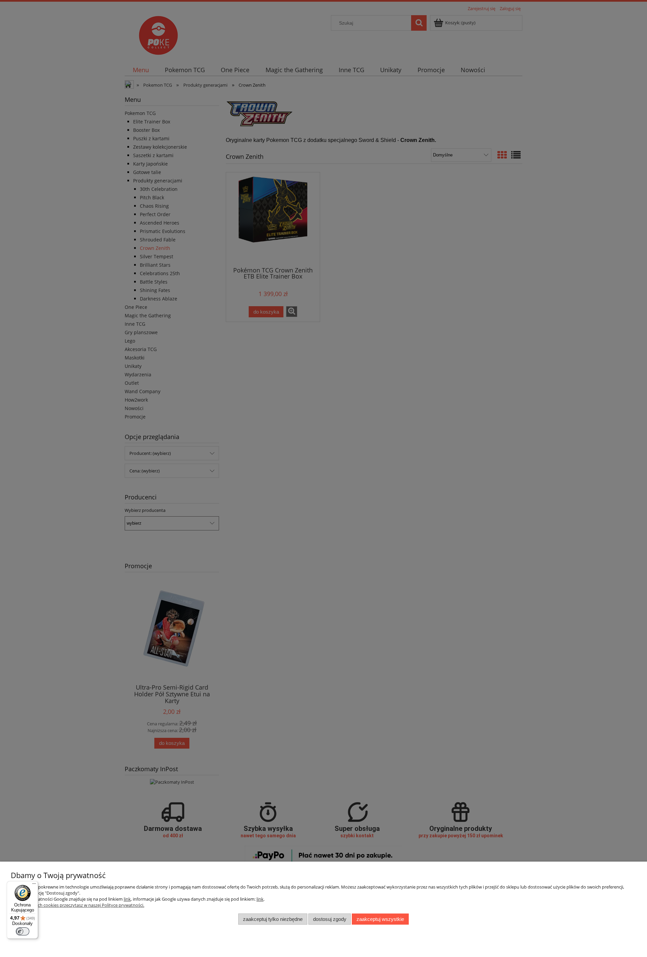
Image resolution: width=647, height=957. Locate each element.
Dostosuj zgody (329, 919)
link (127, 899)
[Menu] (34, 885)
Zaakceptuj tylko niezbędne (273, 919)
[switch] (22, 931)
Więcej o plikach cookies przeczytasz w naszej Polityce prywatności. (77, 905)
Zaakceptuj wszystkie (380, 919)
